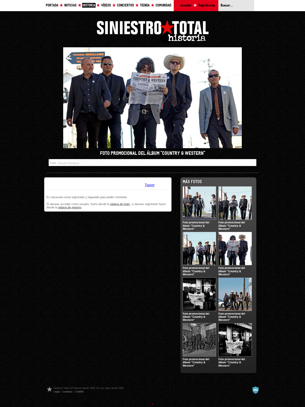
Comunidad (163, 5)
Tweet (149, 185)
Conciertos (125, 5)
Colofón (79, 391)
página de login (120, 204)
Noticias (70, 5)
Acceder (186, 5)
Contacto (67, 391)
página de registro (69, 207)
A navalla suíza (255, 390)
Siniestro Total (152, 31)
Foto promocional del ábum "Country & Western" (196, 225)
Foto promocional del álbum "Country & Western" (231, 225)
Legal (56, 391)
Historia (89, 5)
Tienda (145, 5)
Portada (52, 5)
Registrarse (206, 5)
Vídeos (106, 5)
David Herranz (68, 163)
